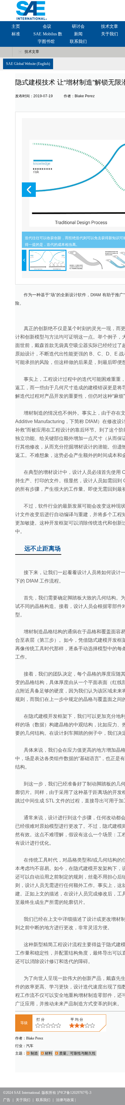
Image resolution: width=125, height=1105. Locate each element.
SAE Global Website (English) (28, 64)
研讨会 (78, 26)
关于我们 (109, 34)
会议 (47, 26)
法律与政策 (65, 1100)
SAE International (27, 1093)
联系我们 (78, 41)
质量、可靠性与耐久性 (77, 1053)
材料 (48, 1053)
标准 (16, 34)
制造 (34, 1053)
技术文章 (109, 26)
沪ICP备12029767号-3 (74, 1093)
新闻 (78, 34)
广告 (6, 1100)
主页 (16, 26)
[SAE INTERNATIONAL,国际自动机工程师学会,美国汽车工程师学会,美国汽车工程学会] (30, 10)
